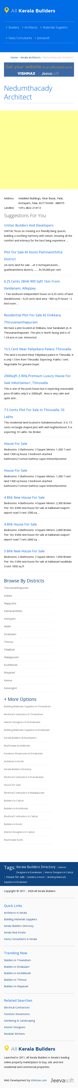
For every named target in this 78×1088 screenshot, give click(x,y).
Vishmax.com (39, 1080)
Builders (14, 27)
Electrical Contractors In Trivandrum (23, 714)
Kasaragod (10, 688)
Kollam (8, 595)
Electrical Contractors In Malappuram (24, 792)
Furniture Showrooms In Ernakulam (23, 753)
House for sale (12, 784)
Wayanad (9, 672)
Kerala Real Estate (15, 932)
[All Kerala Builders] (31, 13)
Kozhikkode (11, 665)
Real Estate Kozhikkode (17, 745)
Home (14, 57)
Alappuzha (10, 603)
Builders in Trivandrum (17, 960)
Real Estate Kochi (13, 839)
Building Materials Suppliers (20, 919)
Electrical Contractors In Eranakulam (24, 777)
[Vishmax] (39, 75)
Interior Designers (14, 1027)
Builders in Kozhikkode (17, 973)
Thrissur (8, 642)
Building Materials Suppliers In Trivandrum (27, 706)
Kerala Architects (30, 57)
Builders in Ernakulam (16, 966)
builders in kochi (13, 824)
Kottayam (10, 618)
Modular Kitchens (14, 1033)
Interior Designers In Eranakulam (22, 722)
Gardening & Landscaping (19, 1020)
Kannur (8, 680)
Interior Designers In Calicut (19, 832)
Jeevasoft (43, 38)
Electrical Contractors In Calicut (21, 816)
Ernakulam (10, 634)
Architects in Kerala (15, 912)
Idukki (7, 626)
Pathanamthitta (13, 611)
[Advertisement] (39, 150)
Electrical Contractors (17, 1007)
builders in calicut (14, 800)
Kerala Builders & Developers (20, 737)
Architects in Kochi (14, 761)
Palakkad (9, 649)
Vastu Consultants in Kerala (20, 939)
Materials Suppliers (55, 27)
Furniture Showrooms (17, 1014)
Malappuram (11, 657)
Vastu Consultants (20, 38)
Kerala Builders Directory (17, 769)
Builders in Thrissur (15, 979)
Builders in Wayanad (16, 986)
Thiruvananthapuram (16, 588)
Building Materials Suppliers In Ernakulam (27, 730)
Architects (30, 27)
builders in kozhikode (16, 808)
